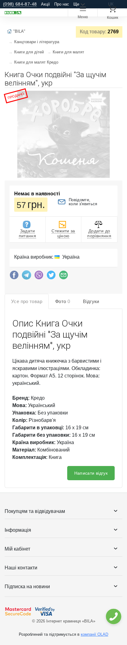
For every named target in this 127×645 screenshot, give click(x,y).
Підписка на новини (27, 586)
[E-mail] (63, 276)
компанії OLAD (94, 634)
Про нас (61, 4)
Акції (45, 4)
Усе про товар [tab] (26, 301)
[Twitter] (51, 276)
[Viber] (38, 276)
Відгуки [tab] (91, 301)
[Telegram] (26, 276)
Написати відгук (91, 473)
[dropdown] (113, 616)
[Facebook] (14, 276)
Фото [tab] (62, 301)
